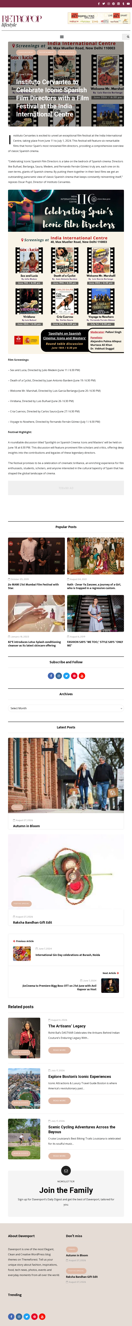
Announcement (26, 52)
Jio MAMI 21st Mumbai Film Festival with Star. (33, 586)
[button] (62, 37)
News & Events (67, 52)
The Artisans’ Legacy (67, 1026)
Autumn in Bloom (26, 826)
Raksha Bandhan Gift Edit (32, 923)
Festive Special (21, 904)
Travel (17, 807)
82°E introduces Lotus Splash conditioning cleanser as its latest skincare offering (34, 644)
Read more (59, 1050)
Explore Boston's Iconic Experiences (79, 1076)
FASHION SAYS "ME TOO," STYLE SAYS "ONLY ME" (95, 644)
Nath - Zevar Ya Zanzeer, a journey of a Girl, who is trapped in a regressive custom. (94, 586)
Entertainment (46, 52)
